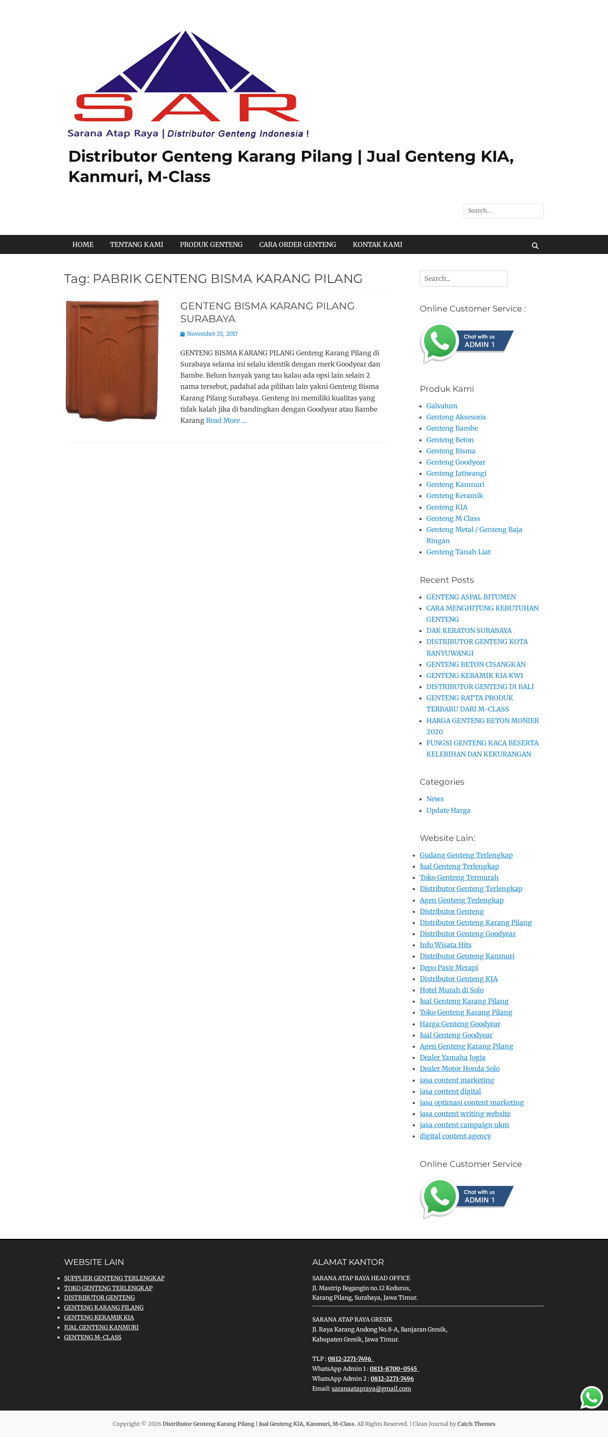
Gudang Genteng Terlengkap (466, 855)
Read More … (226, 420)
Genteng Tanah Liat (458, 552)
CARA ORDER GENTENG (297, 244)
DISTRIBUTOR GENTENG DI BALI (480, 687)
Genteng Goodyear (456, 462)
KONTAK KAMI (377, 244)
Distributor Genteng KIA (459, 979)
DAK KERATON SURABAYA (469, 630)
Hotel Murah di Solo (452, 990)
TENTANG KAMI (136, 244)
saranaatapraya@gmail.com (371, 1388)
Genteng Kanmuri (455, 484)
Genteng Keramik (454, 495)
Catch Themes (476, 1423)
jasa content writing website (465, 1113)
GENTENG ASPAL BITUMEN (471, 597)
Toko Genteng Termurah (459, 877)
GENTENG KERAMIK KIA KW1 (474, 675)
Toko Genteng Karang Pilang (466, 1012)
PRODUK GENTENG (211, 244)
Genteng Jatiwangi (456, 473)
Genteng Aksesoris (456, 417)
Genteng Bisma (451, 451)
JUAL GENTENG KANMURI (101, 1327)
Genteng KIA (446, 507)
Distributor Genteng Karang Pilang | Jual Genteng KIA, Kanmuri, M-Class (258, 1423)
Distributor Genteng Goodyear (468, 933)
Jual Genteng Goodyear (456, 1035)
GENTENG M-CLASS (92, 1337)
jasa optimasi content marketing (472, 1102)
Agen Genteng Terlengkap (462, 900)
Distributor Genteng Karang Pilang (476, 922)
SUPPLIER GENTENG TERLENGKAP (114, 1278)
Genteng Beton (450, 440)
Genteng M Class (453, 518)
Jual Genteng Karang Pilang (464, 1001)
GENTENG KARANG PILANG (104, 1307)
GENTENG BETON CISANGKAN (476, 664)
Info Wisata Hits (446, 945)
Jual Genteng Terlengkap (459, 866)
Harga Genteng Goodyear (460, 1024)
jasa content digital (450, 1091)
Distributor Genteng (452, 911)
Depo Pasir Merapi (449, 967)
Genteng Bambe (452, 428)
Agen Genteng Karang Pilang (466, 1046)
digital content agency (455, 1136)
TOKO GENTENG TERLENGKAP (108, 1288)
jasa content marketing (457, 1080)
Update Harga (448, 810)
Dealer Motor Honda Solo (460, 1068)
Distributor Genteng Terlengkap (471, 888)
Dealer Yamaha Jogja (453, 1057)
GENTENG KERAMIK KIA (99, 1317)
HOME (82, 244)
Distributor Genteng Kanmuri (467, 956)
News (435, 799)
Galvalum (441, 406)
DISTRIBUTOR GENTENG (99, 1297)
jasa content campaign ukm (464, 1125)
